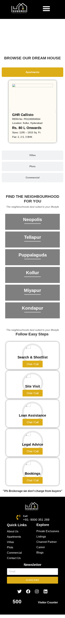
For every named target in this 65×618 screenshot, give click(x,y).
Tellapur (32, 237)
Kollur (32, 272)
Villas (10, 542)
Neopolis (32, 219)
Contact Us (14, 558)
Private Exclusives (47, 531)
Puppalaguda (33, 254)
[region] (32, 38)
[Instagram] (37, 591)
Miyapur (32, 290)
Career (40, 547)
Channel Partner (46, 541)
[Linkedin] (45, 591)
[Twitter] (19, 591)
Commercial (14, 552)
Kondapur (32, 308)
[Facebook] (28, 591)
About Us (12, 531)
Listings (41, 536)
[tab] (32, 72)
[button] (46, 8)
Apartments (14, 536)
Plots (10, 547)
